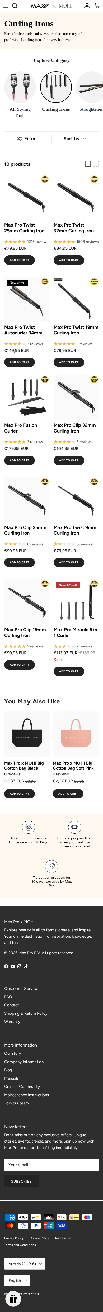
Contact (11, 1005)
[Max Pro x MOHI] (51, 6)
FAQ (8, 996)
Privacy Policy (14, 1238)
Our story (12, 1053)
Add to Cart (19, 260)
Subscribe (21, 1181)
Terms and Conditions (20, 1245)
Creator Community (22, 1086)
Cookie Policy (39, 1238)
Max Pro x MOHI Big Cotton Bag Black (24, 766)
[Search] (17, 6)
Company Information (24, 1061)
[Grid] (95, 163)
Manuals (11, 1078)
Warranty (12, 1021)
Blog (8, 1070)
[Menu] (6, 6)
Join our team (16, 1103)
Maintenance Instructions (26, 1095)
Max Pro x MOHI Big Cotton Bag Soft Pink (73, 766)
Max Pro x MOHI (27, 1294)
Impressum (63, 1238)
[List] (88, 163)
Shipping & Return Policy (26, 1013)
